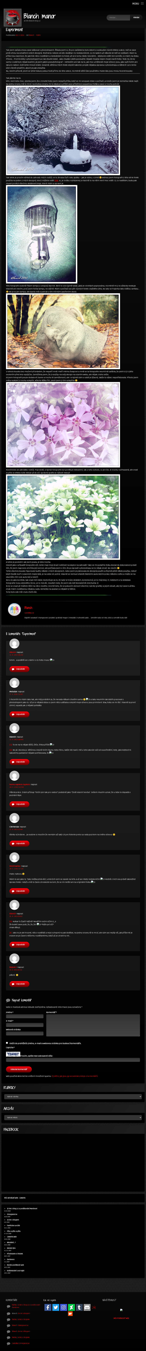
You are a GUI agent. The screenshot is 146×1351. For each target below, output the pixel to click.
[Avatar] (14, 609)
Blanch (31, 35)
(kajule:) (13, 967)
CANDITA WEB (12, 1237)
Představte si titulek (15, 1254)
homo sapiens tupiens (19, 784)
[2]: (10, 750)
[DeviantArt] (71, 1307)
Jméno (9, 1012)
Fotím (38, 35)
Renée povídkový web (15, 1265)
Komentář (51, 1012)
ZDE (56, 180)
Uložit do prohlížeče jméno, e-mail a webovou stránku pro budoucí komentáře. (45, 1043)
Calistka (15, 1343)
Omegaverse (12, 1214)
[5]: (10, 921)
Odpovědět (20, 669)
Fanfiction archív (13, 1226)
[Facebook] (47, 1307)
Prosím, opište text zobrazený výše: (36, 1056)
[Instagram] (63, 1307)
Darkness (11, 1259)
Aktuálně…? (11, 1242)
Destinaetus (15, 866)
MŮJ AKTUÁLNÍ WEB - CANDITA (14, 1198)
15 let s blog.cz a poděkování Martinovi (22, 1209)
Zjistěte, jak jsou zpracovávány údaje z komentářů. (75, 1076)
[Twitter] (55, 1307)
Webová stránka (13, 1029)
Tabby (14, 1305)
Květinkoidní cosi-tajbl (15, 1271)
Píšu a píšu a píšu (14, 1231)
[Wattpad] (70, 1314)
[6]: (10, 933)
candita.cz (29, 613)
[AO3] (93, 1307)
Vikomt (12, 652)
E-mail (9, 1021)
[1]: (10, 745)
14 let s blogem (13, 1220)
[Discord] (87, 1307)
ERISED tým (11, 1248)
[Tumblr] (79, 1307)
